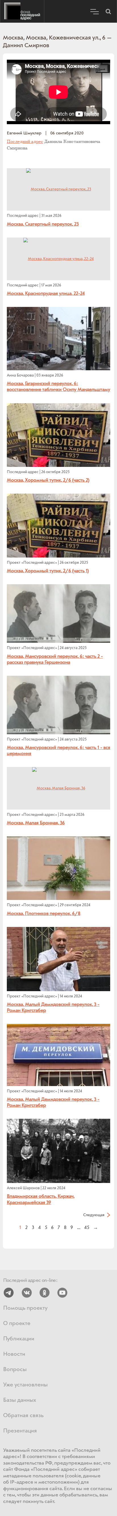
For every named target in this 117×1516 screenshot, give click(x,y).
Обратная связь (23, 1415)
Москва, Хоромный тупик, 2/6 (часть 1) (48, 571)
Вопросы (15, 1369)
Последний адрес (22, 11)
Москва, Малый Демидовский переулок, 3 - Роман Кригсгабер (53, 1007)
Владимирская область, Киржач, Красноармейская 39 (41, 1199)
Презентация (20, 1430)
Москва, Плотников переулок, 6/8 (43, 913)
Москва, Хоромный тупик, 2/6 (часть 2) (48, 480)
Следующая (94, 1214)
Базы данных (19, 1400)
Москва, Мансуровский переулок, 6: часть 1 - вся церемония (58, 751)
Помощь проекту (25, 1308)
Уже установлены (25, 1384)
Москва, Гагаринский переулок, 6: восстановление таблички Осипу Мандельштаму (58, 386)
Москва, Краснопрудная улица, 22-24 (46, 293)
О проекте (16, 1323)
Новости (14, 1354)
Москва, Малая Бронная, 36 (36, 823)
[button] (108, 11)
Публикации (18, 1338)
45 (86, 1227)
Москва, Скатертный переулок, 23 (43, 224)
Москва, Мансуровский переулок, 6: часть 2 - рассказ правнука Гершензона (55, 659)
